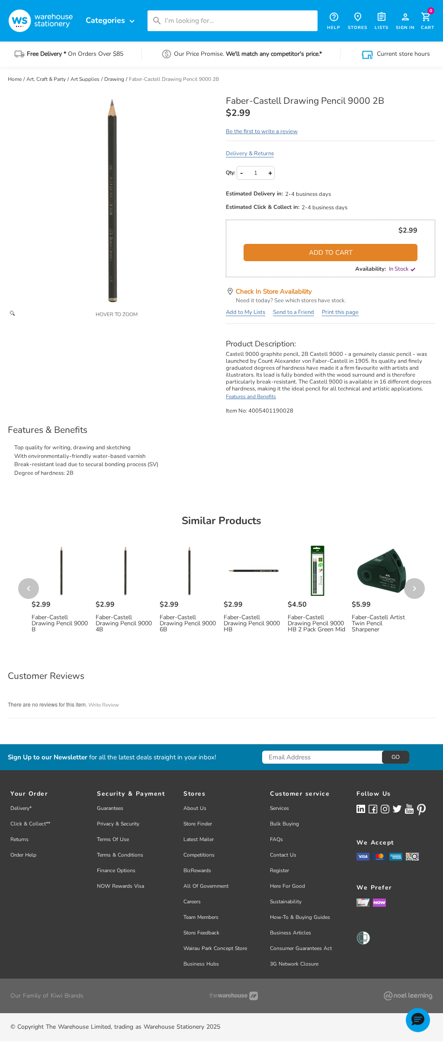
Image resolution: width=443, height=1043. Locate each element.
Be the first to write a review (262, 131)
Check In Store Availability (274, 291)
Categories (111, 20)
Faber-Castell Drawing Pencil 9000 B (60, 623)
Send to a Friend (293, 312)
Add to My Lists (245, 312)
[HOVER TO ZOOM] (112, 200)
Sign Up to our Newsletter (47, 757)
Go (396, 757)
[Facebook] (373, 808)
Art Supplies (86, 79)
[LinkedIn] (360, 808)
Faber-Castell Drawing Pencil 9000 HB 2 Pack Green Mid (316, 623)
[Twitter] (397, 808)
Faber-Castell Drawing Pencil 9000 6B (188, 623)
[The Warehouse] (233, 996)
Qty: (230, 172)
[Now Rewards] (379, 902)
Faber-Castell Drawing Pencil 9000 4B (124, 623)
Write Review (103, 704)
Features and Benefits (251, 396)
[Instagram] (385, 808)
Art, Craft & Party (46, 79)
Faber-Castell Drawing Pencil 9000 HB (252, 623)
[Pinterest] (421, 809)
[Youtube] (409, 809)
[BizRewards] (362, 902)
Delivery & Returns (250, 153)
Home (15, 79)
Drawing (114, 79)
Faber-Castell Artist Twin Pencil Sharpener (378, 623)
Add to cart (331, 252)
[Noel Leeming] (408, 996)
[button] (418, 1020)
